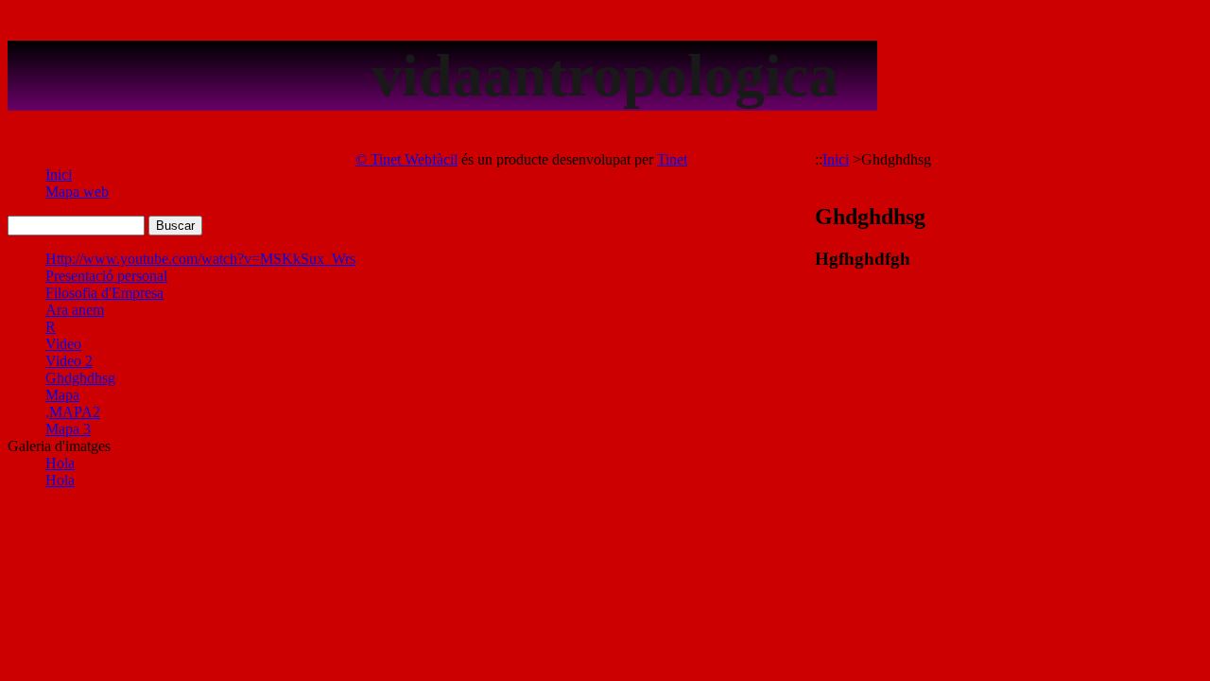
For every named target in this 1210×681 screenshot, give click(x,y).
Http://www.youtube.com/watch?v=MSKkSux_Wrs (200, 259)
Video (63, 344)
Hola (60, 463)
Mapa (62, 395)
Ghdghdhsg (80, 378)
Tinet (672, 159)
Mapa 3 (68, 429)
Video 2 (69, 361)
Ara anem (74, 310)
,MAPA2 (72, 412)
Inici (58, 174)
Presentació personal (106, 276)
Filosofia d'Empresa (104, 293)
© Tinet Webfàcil (406, 159)
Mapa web (77, 191)
